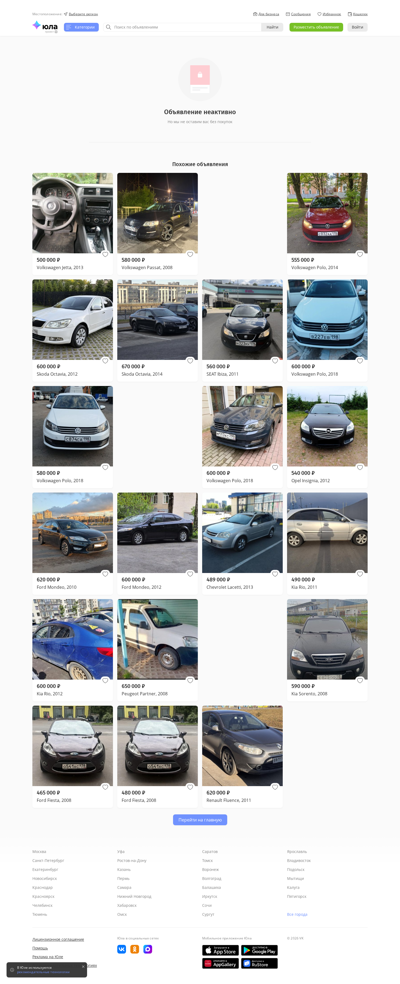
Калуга (293, 887)
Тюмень (39, 914)
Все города (297, 914)
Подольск (295, 869)
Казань (124, 869)
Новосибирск (44, 878)
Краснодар (42, 887)
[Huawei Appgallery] (220, 963)
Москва (39, 851)
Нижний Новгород (134, 896)
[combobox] (182, 27)
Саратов (210, 851)
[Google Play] (259, 950)
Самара (124, 887)
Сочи (207, 905)
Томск (207, 860)
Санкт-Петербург (48, 860)
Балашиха (211, 887)
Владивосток (299, 860)
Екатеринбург (45, 869)
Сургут (208, 914)
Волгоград (211, 878)
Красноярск (43, 896)
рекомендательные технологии (43, 972)
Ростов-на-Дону (131, 860)
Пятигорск (296, 896)
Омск (122, 914)
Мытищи (295, 878)
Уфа (121, 851)
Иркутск (209, 896)
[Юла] (44, 25)
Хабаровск (127, 905)
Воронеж (210, 869)
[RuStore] (259, 963)
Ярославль (297, 851)
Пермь (123, 878)
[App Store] (220, 950)
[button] (105, 254)
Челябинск (42, 905)
